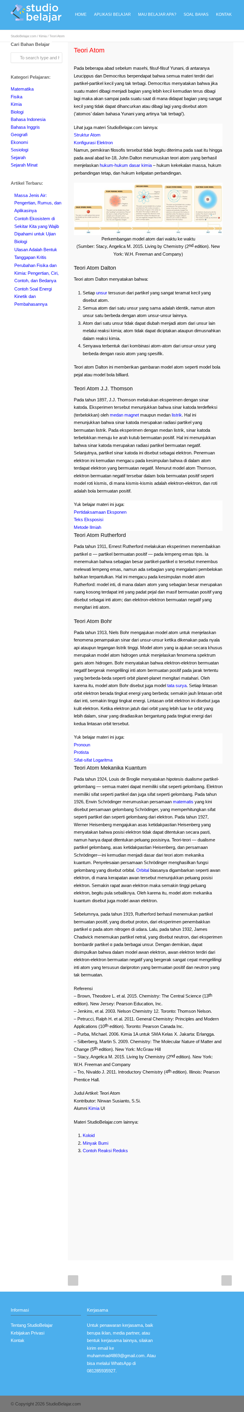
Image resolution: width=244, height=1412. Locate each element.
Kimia (43, 36)
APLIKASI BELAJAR (112, 14)
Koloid (89, 1135)
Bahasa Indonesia (28, 119)
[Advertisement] (148, 1202)
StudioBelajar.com (23, 36)
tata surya (177, 685)
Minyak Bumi (95, 1143)
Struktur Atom (87, 134)
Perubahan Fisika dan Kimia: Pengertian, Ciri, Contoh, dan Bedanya (36, 273)
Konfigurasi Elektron (93, 142)
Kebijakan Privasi (27, 1332)
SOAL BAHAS (196, 14)
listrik (177, 414)
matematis (183, 801)
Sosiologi (19, 149)
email (103, 1348)
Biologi (17, 111)
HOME (81, 14)
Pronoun (82, 744)
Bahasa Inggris (25, 127)
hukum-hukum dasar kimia (126, 165)
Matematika (22, 88)
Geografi (19, 134)
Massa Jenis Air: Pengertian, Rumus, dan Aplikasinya (37, 203)
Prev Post (73, 1280)
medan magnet (124, 414)
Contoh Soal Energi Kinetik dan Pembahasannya (33, 296)
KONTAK (224, 14)
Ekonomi (19, 142)
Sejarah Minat (24, 164)
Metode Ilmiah (87, 527)
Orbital (142, 870)
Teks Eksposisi (88, 519)
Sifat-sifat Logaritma (93, 759)
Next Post (226, 1280)
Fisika (16, 96)
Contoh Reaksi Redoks (105, 1150)
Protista (81, 752)
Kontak (17, 1340)
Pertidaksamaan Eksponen (100, 512)
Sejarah (18, 157)
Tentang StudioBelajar (32, 1325)
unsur (101, 292)
